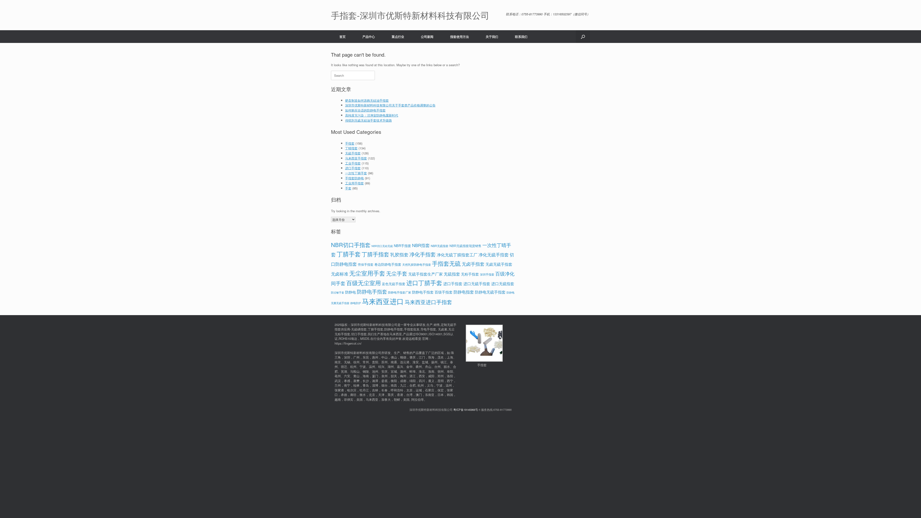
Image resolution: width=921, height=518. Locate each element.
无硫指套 (452, 274)
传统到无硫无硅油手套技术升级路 (368, 120)
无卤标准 (339, 274)
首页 (342, 36)
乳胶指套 (399, 254)
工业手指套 (353, 163)
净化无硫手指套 (493, 255)
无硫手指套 (353, 153)
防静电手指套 (372, 291)
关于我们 (492, 36)
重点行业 (398, 36)
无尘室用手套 (367, 273)
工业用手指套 (354, 183)
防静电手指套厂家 (399, 292)
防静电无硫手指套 (490, 292)
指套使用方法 (459, 36)
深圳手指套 (487, 274)
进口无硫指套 (502, 283)
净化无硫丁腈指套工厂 (457, 255)
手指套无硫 (446, 263)
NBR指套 (421, 245)
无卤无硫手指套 (498, 264)
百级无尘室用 (363, 283)
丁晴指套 (351, 148)
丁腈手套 (349, 253)
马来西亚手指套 (356, 158)
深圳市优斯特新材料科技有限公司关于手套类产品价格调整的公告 (390, 105)
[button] (583, 36)
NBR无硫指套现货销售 (465, 245)
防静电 (350, 291)
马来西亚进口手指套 (428, 302)
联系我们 (521, 36)
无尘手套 (396, 273)
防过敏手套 (337, 292)
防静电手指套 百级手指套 (432, 291)
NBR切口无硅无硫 (382, 246)
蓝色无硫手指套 (393, 283)
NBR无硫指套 (440, 246)
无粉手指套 (470, 274)
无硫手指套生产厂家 (425, 274)
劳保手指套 (365, 264)
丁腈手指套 (375, 254)
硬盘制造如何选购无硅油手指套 (367, 100)
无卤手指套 (473, 264)
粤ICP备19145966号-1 (466, 410)
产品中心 (368, 36)
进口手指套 (353, 168)
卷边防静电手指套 (387, 264)
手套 (348, 188)
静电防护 (355, 303)
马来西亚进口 (383, 301)
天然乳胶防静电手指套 (416, 264)
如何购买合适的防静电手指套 (365, 110)
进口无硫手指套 (476, 283)
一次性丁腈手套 (356, 173)
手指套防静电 (354, 178)
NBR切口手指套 (351, 245)
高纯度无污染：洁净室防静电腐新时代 (371, 115)
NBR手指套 (402, 245)
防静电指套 (464, 292)
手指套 (349, 143)
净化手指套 (422, 254)
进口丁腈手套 (424, 282)
